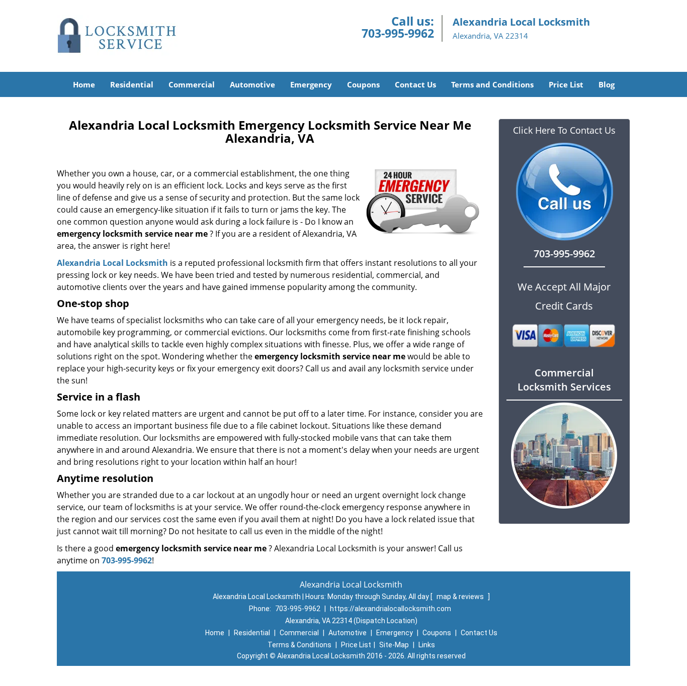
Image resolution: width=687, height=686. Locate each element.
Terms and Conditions (492, 84)
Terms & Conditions (299, 645)
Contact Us (415, 84)
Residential (131, 84)
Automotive (252, 84)
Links (426, 645)
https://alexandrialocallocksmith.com (390, 609)
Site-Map (394, 645)
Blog (606, 84)
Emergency (311, 84)
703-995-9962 (398, 33)
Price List (566, 84)
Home (84, 84)
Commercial (191, 84)
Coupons (363, 84)
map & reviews (461, 597)
